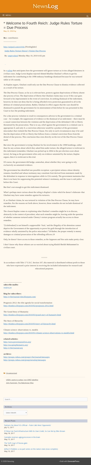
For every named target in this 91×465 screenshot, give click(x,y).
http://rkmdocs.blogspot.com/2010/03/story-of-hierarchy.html (30, 324)
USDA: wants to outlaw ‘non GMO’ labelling (22, 380)
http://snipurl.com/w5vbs (14, 47)
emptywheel (13, 56)
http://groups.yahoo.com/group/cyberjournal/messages (27, 357)
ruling (9, 71)
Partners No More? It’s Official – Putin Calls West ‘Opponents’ (27, 425)
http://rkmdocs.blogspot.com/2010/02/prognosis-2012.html (28, 306)
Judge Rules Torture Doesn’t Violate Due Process (25, 51)
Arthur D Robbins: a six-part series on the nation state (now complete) (31, 449)
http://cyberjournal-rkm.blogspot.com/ (20, 297)
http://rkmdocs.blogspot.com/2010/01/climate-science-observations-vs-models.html (39, 333)
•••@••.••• (8, 288)
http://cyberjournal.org (13, 348)
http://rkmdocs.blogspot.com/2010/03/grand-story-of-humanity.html (32, 315)
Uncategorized (11, 373)
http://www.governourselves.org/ (17, 342)
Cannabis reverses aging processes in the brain (22, 437)
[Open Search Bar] (87, 16)
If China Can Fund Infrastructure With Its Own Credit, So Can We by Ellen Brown (34, 431)
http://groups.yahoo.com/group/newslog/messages (25, 360)
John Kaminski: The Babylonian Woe (20, 383)
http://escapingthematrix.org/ (16, 345)
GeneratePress (73, 461)
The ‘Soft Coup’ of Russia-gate (15, 443)
